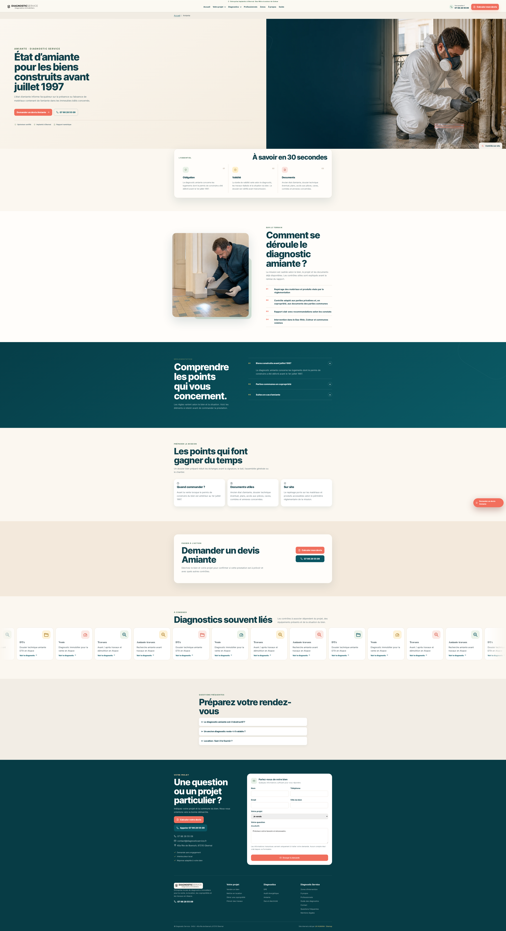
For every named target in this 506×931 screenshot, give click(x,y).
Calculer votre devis (190, 819)
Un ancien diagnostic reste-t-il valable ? (224, 731)
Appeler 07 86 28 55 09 (192, 828)
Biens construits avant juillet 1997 (290, 363)
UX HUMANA (320, 926)
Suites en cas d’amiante (289, 394)
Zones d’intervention (309, 889)
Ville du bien (296, 800)
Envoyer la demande (291, 858)
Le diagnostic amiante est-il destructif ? (224, 722)
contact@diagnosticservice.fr (192, 841)
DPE (265, 889)
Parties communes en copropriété (289, 384)
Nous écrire (312, 567)
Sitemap (329, 926)
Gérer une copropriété (236, 897)
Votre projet (218, 7)
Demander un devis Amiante (31, 112)
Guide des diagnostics (310, 901)
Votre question (258, 824)
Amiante (267, 897)
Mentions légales (308, 913)
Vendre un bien (233, 889)
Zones (263, 7)
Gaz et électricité (271, 901)
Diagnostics (233, 7)
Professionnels (250, 7)
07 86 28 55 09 (68, 112)
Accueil (206, 7)
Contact (304, 905)
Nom (253, 788)
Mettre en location (234, 893)
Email (253, 800)
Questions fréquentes (310, 909)
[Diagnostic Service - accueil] (23, 7)
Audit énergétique (271, 893)
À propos (272, 7)
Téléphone (295, 788)
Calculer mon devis (487, 7)
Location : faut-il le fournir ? (218, 741)
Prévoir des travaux (235, 901)
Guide (281, 7)
